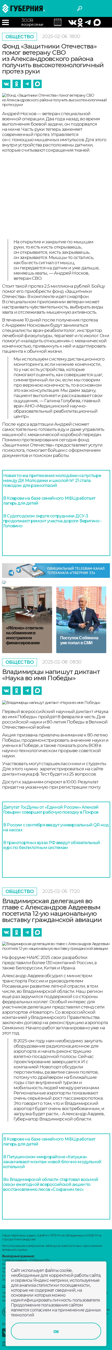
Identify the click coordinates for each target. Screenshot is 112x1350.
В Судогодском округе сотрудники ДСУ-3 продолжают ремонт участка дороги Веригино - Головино (52, 520)
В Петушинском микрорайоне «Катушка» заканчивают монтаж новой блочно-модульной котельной (52, 1161)
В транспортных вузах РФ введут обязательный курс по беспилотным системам (51, 845)
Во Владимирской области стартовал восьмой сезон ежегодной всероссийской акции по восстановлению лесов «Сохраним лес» (50, 1184)
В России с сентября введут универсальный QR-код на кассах (56, 827)
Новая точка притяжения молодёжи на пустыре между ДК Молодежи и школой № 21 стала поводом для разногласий (52, 480)
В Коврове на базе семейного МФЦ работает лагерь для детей (49, 501)
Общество (19, 37)
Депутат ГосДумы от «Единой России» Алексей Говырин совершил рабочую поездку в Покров (50, 810)
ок (56, 1331)
